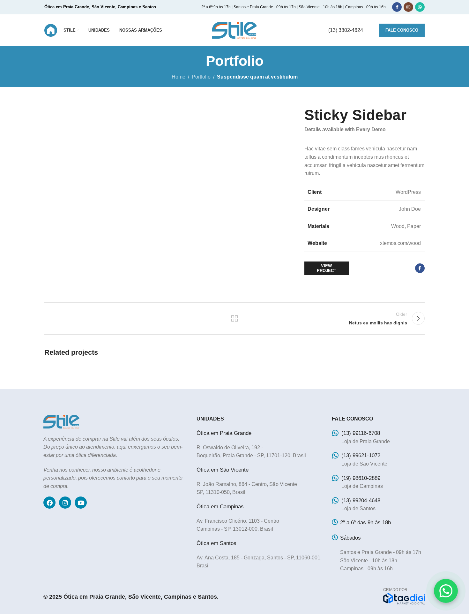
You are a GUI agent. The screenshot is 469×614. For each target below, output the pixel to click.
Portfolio (201, 77)
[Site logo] (50, 30)
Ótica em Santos (216, 543)
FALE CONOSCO (401, 30)
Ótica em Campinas (220, 507)
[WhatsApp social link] (420, 7)
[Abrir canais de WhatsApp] (446, 591)
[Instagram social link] (408, 7)
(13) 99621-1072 (360, 455)
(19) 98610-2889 (360, 478)
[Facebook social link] (397, 7)
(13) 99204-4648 (360, 500)
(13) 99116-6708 (360, 433)
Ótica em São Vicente (223, 470)
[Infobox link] (345, 30)
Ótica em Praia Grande (224, 433)
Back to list (234, 318)
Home (178, 77)
